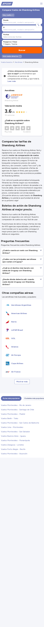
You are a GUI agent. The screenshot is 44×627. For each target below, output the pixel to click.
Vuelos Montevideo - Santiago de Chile (17, 410)
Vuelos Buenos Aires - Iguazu (13, 436)
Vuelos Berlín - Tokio (9, 418)
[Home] (7, 3)
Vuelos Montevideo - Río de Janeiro (16, 405)
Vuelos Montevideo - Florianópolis (15, 440)
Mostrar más (22, 381)
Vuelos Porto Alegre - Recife (13, 449)
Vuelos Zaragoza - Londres (12, 445)
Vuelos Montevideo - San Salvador (15, 432)
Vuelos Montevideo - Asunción (14, 454)
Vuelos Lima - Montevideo (12, 427)
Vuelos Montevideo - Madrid (13, 414)
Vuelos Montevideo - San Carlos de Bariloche (20, 423)
